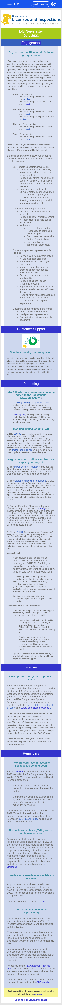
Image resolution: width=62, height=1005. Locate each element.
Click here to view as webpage (31, 1000)
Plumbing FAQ (19, 414)
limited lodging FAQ (22, 450)
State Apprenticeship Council (35, 708)
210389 (20, 532)
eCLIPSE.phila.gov (28, 819)
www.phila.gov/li (31, 397)
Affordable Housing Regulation (30, 481)
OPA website (43, 982)
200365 (19, 771)
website (42, 901)
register (27, 99)
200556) (40, 508)
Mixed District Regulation (27, 467)
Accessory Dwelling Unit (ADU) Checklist (31, 402)
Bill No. (13, 532)
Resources (38, 994)
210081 (17, 434)
